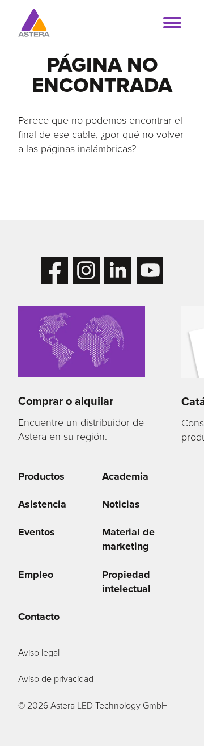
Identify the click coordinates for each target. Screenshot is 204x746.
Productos (41, 476)
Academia (125, 476)
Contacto (39, 616)
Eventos (36, 532)
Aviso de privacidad (56, 678)
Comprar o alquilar (65, 400)
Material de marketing (128, 539)
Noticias (121, 504)
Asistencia (42, 504)
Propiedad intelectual (126, 581)
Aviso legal (39, 652)
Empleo (35, 574)
